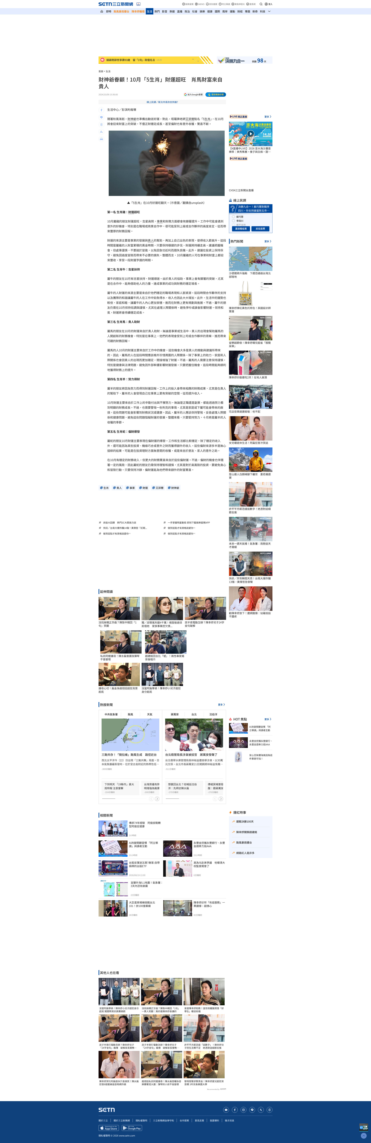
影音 (164, 11)
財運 (131, 212)
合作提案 (184, 1120)
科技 (262, 11)
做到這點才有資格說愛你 (180, 527)
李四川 (239, 220)
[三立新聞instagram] (243, 1110)
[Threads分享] (101, 124)
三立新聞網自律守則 (163, 1120)
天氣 (149, 714)
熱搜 (172, 11)
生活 (149, 11)
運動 (232, 11)
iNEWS (201, 4)
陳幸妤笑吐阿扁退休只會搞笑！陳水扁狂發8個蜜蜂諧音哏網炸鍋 (119, 1083)
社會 (194, 11)
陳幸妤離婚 (138, 11)
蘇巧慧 (239, 216)
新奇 (255, 11)
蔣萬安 (175, 714)
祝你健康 (213, 4)
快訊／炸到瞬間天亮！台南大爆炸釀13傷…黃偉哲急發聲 (250, 580)
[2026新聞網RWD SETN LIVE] (138, 4)
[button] (261, 4)
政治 (187, 11)
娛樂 (202, 11)
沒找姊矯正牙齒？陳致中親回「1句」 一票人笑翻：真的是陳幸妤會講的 (161, 1010)
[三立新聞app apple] (109, 1128)
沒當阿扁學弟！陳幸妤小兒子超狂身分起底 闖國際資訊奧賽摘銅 (119, 1010)
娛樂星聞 (189, 4)
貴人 (151, 240)
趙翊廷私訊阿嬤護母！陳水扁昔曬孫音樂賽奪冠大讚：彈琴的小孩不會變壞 (161, 1083)
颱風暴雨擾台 (121, 11)
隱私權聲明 (141, 1120)
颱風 (130, 714)
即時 (108, 11)
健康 (209, 11)
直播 (179, 11)
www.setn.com (127, 1135)
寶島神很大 (240, 4)
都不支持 (241, 224)
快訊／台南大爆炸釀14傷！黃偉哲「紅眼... (125, 527)
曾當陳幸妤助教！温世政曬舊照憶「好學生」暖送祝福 (204, 1010)
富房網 (252, 4)
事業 (160, 221)
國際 (217, 11)
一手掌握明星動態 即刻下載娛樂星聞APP (189, 522)
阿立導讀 (226, 4)
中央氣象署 (111, 714)
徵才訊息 (229, 1120)
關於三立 (103, 1120)
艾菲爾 (190, 119)
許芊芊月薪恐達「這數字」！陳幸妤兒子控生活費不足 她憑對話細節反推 (204, 1046)
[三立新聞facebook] (235, 1110)
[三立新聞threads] (269, 1110)
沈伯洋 (213, 714)
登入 (270, 4)
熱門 (157, 11)
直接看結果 (241, 228)
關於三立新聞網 (122, 1120)
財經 (240, 11)
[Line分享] (101, 117)
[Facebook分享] (101, 110)
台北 (194, 714)
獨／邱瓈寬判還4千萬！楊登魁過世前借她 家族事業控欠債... (162, 624)
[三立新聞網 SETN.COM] (102, 11)
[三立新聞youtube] (226, 1110)
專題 (247, 11)
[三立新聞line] (252, 1110)
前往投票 (260, 228)
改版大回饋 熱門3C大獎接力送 (119, 522)
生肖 (207, 119)
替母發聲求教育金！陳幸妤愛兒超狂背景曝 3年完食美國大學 (204, 1083)
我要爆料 (214, 1120)
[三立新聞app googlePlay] (132, 1128)
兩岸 (225, 11)
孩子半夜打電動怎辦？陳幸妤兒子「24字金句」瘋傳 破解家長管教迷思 (118, 1046)
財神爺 (132, 119)
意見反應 (199, 1120)
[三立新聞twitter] (261, 1110)
